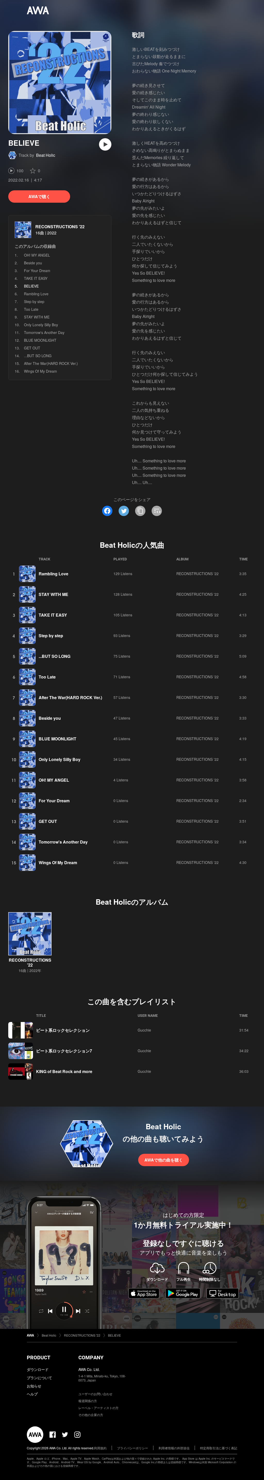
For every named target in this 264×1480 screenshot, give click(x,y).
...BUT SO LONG (38, 355)
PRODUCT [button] (38, 1357)
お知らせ (34, 1385)
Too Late (31, 309)
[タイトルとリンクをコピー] (140, 511)
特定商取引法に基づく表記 (218, 1448)
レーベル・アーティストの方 (98, 1407)
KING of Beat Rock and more (64, 1071)
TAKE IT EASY (35, 278)
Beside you (33, 262)
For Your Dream (37, 270)
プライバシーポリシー (132, 1448)
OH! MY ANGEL (37, 255)
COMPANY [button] (90, 1357)
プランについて (39, 1377)
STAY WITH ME (37, 317)
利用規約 (100, 1448)
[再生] (105, 144)
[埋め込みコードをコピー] (157, 511)
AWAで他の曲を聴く (163, 1160)
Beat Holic (45, 155)
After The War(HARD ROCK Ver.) (51, 363)
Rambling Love (36, 293)
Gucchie (144, 1030)
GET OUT (32, 347)
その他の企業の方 (90, 1414)
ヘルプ (32, 1393)
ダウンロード (37, 1369)
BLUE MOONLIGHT (40, 340)
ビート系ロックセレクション (63, 1030)
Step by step (34, 301)
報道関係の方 (87, 1401)
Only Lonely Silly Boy (41, 324)
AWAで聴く (39, 196)
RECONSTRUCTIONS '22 (60, 227)
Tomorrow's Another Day (44, 332)
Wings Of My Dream (40, 371)
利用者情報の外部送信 (174, 1448)
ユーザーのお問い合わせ (95, 1394)
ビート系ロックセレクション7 (64, 1051)
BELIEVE (114, 1335)
